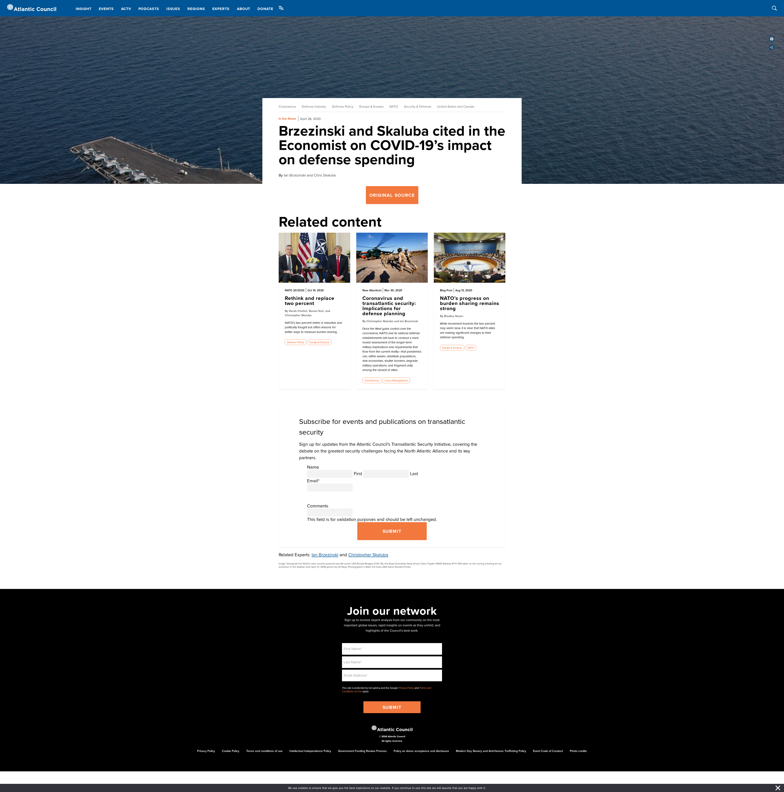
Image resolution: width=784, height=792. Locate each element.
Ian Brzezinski (325, 554)
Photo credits (578, 751)
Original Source (392, 195)
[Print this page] (772, 39)
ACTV (126, 8)
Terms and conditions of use (264, 751)
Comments (317, 506)
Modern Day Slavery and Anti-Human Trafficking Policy (491, 751)
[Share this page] (772, 47)
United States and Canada (455, 106)
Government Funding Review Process (362, 751)
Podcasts (148, 8)
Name (313, 467)
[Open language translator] (281, 8)
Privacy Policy (406, 688)
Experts (220, 8)
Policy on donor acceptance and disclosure (421, 751)
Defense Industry (314, 106)
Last (414, 473)
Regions (196, 8)
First (358, 473)
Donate (265, 8)
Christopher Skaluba (368, 554)
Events (106, 8)
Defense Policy (342, 106)
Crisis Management (396, 380)
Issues (173, 8)
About (243, 8)
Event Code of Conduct (548, 751)
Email (313, 480)
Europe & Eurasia (371, 106)
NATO (393, 106)
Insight (83, 8)
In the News (287, 118)
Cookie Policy (230, 751)
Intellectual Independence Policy (310, 751)
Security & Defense (417, 106)
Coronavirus (287, 106)
